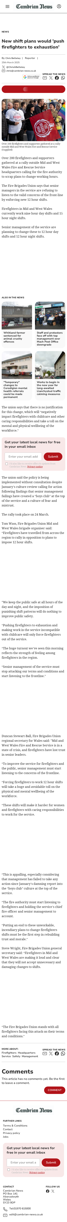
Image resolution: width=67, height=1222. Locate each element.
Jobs (5, 1137)
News (5, 31)
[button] (7, 6)
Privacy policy (11, 1133)
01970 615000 (22, 1208)
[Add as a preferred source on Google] (31, 77)
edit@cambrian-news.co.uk (26, 1214)
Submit (53, 457)
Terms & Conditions (15, 1125)
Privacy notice (35, 466)
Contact (7, 1129)
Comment (55, 1090)
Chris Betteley (12, 58)
